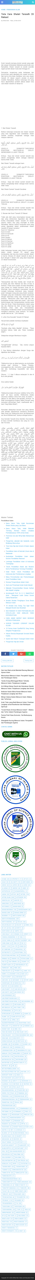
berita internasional (8, 918)
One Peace (16, 1084)
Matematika (6, 1056)
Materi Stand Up (19, 1062)
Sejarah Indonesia (18, 1133)
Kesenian (27, 1026)
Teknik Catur (6, 1172)
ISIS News (17, 1013)
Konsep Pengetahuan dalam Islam (17, 582)
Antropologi (6, 891)
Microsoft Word (7, 1075)
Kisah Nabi (5, 1038)
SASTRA (4, 1130)
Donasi (21, 946)
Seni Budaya (5, 1139)
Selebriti (19, 1136)
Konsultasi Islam (7, 1041)
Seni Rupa (16, 1139)
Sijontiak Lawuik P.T (8, 1145)
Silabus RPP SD (6, 1148)
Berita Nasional (7, 922)
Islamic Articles (16, 1016)
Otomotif (5, 1087)
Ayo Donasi (5, 906)
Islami (26, 1013)
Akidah (4, 885)
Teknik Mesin (6, 1185)
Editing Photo (6, 952)
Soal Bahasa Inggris (16, 1151)
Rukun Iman (5, 1127)
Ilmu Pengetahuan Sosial (10, 1001)
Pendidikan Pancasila (8, 1099)
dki (22, 943)
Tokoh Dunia (6, 1206)
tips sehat (5, 1200)
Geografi (13, 974)
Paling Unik (21, 1090)
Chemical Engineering (8, 937)
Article (13, 894)
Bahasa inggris (23, 909)
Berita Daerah (17, 915)
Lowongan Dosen (7, 1050)
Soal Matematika (7, 1160)
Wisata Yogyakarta (8, 1231)
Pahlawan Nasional (8, 1090)
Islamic (4, 1016)
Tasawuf (5, 1169)
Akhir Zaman (26, 882)
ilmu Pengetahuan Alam (9, 998)
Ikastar (4, 986)
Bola (9, 928)
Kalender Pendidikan (8, 1023)
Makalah (4, 1053)
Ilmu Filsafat (6, 989)
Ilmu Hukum (17, 992)
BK (3, 928)
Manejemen (16, 1053)
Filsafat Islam (6, 964)
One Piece (26, 1084)
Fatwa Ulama (25, 958)
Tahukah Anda (6, 1166)
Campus (16, 931)
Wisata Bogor (20, 1225)
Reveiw (14, 1124)
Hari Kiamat (15, 980)
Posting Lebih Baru (7, 660)
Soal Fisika (17, 1154)
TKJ (17, 1203)
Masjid (26, 1053)
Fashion (14, 958)
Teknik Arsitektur (17, 1169)
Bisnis (27, 925)
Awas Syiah (5, 903)
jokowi (4, 1019)
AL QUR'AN (14, 885)
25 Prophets (15, 879)
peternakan (17, 1111)
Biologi (20, 922)
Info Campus (6, 1004)
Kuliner (25, 1044)
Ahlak (4, 882)
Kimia (16, 1029)
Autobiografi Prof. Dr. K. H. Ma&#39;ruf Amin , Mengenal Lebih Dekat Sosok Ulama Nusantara (20, 595)
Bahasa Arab (17, 906)
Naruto (15, 1081)
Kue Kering (15, 1044)
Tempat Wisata (19, 1191)
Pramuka (4, 1114)
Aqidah (4, 894)
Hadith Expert (6, 977)
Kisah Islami (20, 1032)
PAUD (12, 1093)
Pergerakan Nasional (8, 1108)
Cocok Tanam (6, 940)
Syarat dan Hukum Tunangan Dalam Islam (20, 639)
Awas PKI (16, 900)
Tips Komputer (20, 1197)
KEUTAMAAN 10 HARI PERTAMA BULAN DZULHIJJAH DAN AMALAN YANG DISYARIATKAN (20, 613)
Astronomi (19, 897)
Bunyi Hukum (6, 931)
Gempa (4, 974)
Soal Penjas (21, 1160)
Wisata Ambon (19, 1218)
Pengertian (5, 1102)
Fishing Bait (5, 967)
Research (5, 1124)
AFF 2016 (26, 879)
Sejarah (4, 1133)
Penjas (17, 1102)
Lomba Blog (5, 1047)
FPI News (17, 970)
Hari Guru (5, 980)
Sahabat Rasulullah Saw (21, 1127)
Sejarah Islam (6, 1136)
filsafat (24, 961)
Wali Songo (21, 1215)
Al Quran (24, 885)
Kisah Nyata (16, 1038)
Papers (4, 1093)
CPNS (15, 943)
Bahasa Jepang (19, 912)
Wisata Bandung (19, 1221)
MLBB (18, 1075)
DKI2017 (4, 946)
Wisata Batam (6, 1225)
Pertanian (5, 1111)
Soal (3, 1151)
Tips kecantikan (7, 1197)
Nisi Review (25, 1081)
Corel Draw (5, 943)
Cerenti (26, 934)
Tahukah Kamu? (20, 1166)
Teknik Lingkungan (22, 1182)
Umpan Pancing (6, 1212)
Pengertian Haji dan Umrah (15, 642)
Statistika (24, 1163)
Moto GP (18, 1078)
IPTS (16, 1010)
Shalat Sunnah (6, 1142)
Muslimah (5, 1081)
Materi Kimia (20, 1059)
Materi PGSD (6, 1062)
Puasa (4, 1117)
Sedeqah (19, 1130)
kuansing (5, 1044)
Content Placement (21, 940)
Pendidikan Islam (19, 1096)
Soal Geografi (6, 1157)
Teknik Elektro (19, 1172)
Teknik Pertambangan (9, 1188)
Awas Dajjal (6, 900)
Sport (15, 1163)
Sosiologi (5, 1163)
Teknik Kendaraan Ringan (10, 1179)
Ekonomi (23, 955)
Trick (26, 1209)
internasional (6, 1010)
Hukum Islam (6, 983)
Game (25, 970)
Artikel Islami (6, 897)
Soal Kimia (18, 1157)
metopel (24, 1071)
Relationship (6, 1120)
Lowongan (17, 1047)
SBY (12, 1130)
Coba (21, 937)
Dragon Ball (19, 949)
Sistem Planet (19, 1148)
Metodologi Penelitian (9, 1071)
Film (3, 961)
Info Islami (17, 1004)
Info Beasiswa (26, 1001)
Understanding (20, 1212)
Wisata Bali (5, 1221)
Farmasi (4, 958)
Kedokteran (22, 1023)
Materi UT (5, 1065)
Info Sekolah (6, 1007)
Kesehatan (16, 1026)
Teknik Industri (7, 1176)
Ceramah (17, 934)
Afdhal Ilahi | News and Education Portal (23, 1278)
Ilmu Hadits (5, 992)
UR (3, 1215)
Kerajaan (5, 1026)
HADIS (22, 974)
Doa (13, 946)
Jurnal (13, 1019)
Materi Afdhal (19, 1056)
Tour (18, 1209)
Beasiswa (5, 915)
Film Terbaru (13, 961)
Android (15, 888)
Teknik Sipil (23, 1188)
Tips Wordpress (7, 1203)
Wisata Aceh (6, 1218)
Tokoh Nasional (7, 1209)
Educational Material (9, 955)
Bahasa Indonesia (7, 909)
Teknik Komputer (7, 1182)
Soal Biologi (6, 1154)
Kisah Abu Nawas (7, 1032)
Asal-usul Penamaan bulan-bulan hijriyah (19, 585)
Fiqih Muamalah (20, 964)
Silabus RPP (22, 1145)
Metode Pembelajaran (9, 1068)
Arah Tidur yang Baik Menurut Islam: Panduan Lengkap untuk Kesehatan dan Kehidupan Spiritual (17, 704)
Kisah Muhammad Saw (22, 1035)
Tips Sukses (17, 1200)
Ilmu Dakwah (15, 986)
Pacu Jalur (16, 1087)
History (26, 980)
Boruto (18, 928)
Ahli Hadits (13, 882)
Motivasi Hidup (6, 1078)
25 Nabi (4, 879)
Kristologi (20, 1041)
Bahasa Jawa (6, 912)
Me (13, 1065)
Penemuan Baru (24, 1099)
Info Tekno (17, 1007)
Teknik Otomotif (20, 1185)
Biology (18, 925)
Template (5, 1194)
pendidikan (5, 1096)
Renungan (17, 1120)
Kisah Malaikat (6, 1035)
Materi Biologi (6, 1059)
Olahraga (5, 1084)
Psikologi (27, 1114)
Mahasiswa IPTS (22, 1050)
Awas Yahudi (17, 903)
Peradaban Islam (7, 1105)
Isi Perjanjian (6, 1013)
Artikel (23, 894)
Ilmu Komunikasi (7, 995)
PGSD (26, 1111)
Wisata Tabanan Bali (8, 1228)
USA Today (11, 1215)
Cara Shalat (6, 934)
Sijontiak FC (20, 1142)
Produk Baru (16, 1114)
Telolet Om (5, 1191)
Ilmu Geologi (19, 989)
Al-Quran (5, 888)
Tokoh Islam (18, 1206)
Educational (19, 952)
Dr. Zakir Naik (6, 949)
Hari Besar (19, 977)
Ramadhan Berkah (15, 1117)
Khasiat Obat (6, 1029)
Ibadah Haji (17, 983)
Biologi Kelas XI (7, 925)
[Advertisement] (17, 40)
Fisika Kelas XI (6, 970)
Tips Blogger (17, 1194)
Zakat (21, 1231)
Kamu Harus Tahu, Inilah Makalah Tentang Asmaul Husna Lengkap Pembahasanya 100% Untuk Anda (20, 531)
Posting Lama (28, 660)
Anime (24, 888)
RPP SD (23, 1124)
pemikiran (21, 1093)
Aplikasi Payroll (20, 891)
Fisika (15, 967)
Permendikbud (24, 1108)
